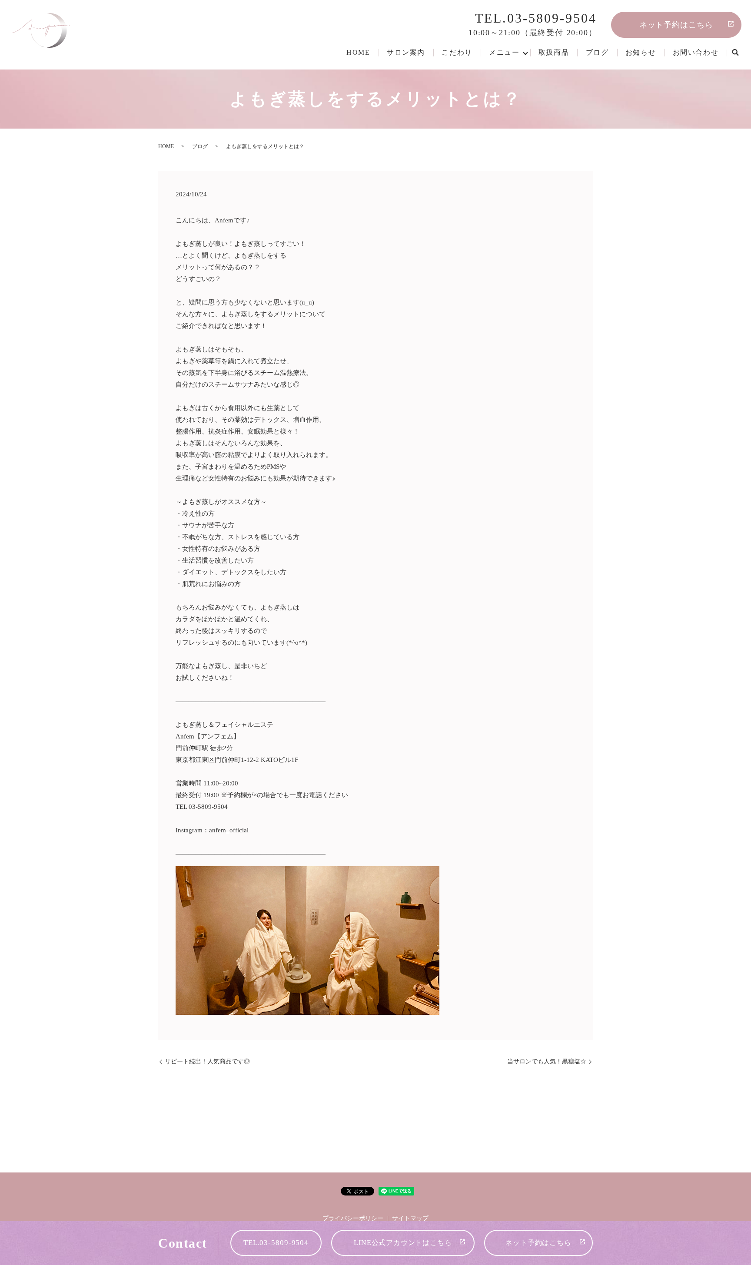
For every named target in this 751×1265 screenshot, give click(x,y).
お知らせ (640, 52)
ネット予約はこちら (676, 24)
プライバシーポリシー (352, 1218)
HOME (358, 52)
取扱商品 (553, 52)
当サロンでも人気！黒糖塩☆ (546, 1061)
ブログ (597, 52)
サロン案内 (406, 52)
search (735, 53)
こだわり (457, 52)
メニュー (504, 52)
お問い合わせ (696, 52)
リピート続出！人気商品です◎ (207, 1061)
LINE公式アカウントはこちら (403, 1242)
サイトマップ (410, 1218)
